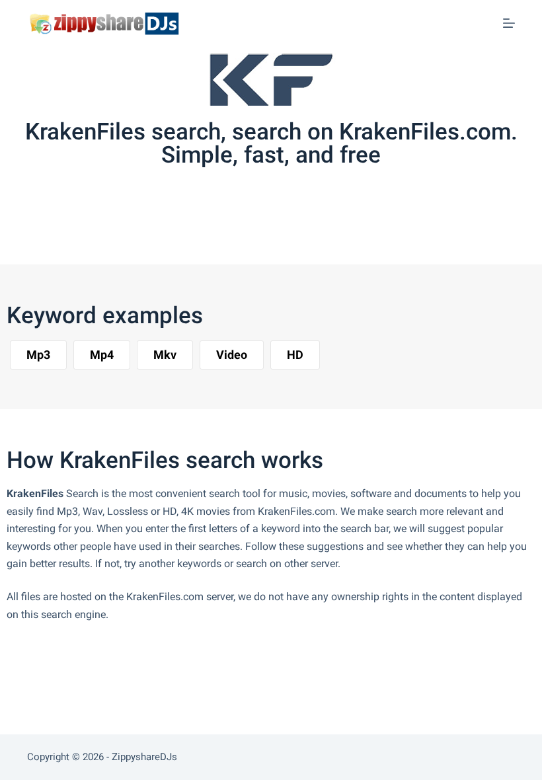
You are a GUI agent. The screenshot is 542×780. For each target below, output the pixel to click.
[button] (38, 355)
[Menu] (509, 23)
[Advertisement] (247, 223)
